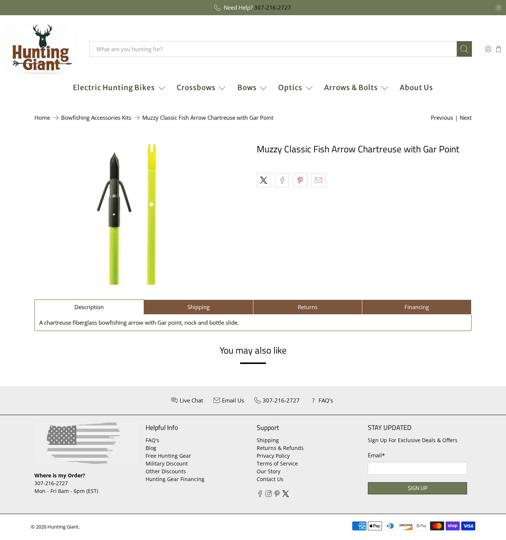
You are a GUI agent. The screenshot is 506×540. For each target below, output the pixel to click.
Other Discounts (166, 471)
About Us (416, 87)
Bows (247, 87)
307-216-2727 (272, 7)
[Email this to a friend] (319, 180)
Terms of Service (277, 463)
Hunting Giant (63, 527)
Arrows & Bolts (351, 87)
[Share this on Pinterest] (300, 180)
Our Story (268, 471)
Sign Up (417, 488)
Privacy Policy (273, 455)
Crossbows (196, 87)
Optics (290, 87)
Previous (442, 117)
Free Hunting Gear (168, 455)
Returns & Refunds (280, 447)
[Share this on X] (264, 180)
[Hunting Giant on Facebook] (260, 494)
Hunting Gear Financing (175, 479)
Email (376, 455)
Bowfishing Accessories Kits (96, 117)
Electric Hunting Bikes (114, 87)
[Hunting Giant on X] (285, 494)
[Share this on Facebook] (282, 180)
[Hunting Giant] (41, 49)
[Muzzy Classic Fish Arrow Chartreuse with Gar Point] (126, 214)
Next (466, 117)
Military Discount (167, 463)
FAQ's (152, 440)
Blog (151, 447)
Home (42, 117)
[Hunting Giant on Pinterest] (277, 494)
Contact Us (270, 479)
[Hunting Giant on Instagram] (268, 494)
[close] (498, 7)
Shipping (268, 440)
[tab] (89, 307)
